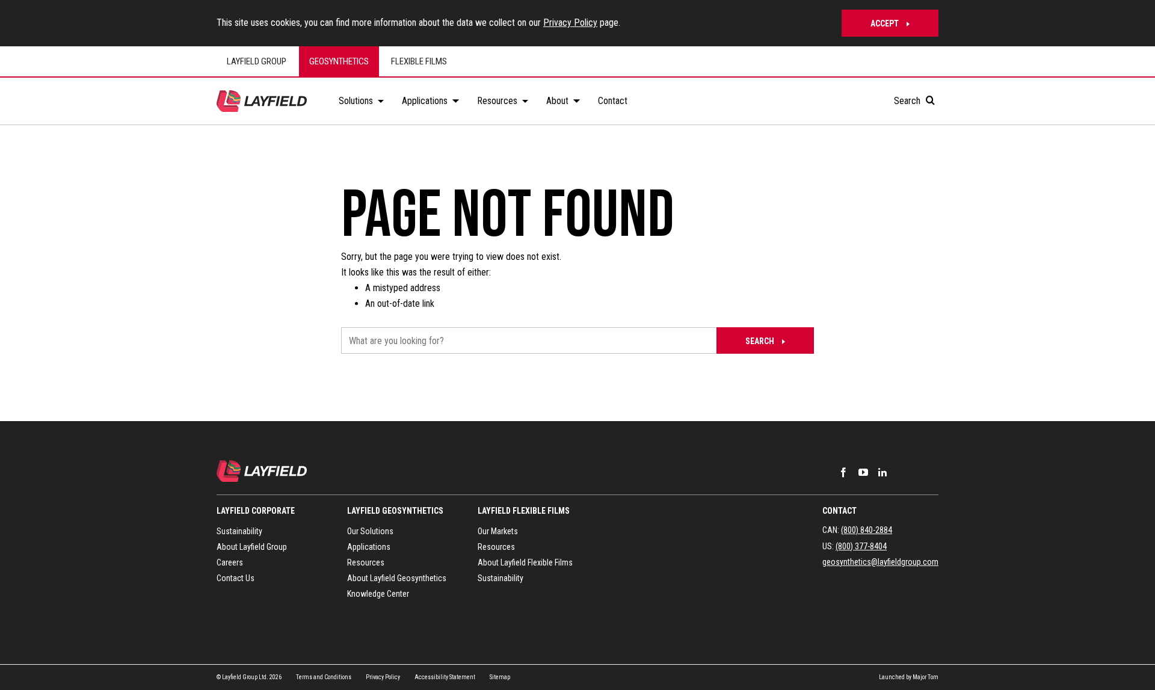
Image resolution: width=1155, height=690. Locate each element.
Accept (884, 23)
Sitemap (500, 677)
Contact (839, 511)
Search (908, 100)
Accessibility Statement (444, 677)
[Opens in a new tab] (843, 472)
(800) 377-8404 (861, 546)
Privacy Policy (570, 22)
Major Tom (925, 677)
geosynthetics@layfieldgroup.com (880, 562)
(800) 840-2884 (866, 530)
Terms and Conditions (323, 677)
